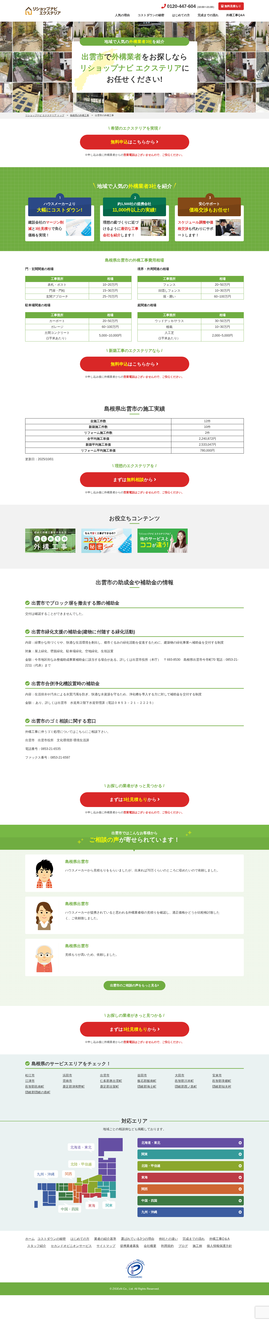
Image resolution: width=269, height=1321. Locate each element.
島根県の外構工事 (79, 115)
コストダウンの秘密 (151, 15)
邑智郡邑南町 (34, 1086)
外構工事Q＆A (219, 1238)
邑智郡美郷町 (221, 1081)
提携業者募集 (129, 1246)
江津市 (30, 1081)
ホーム (30, 1238)
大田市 (179, 1075)
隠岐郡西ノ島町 (186, 1086)
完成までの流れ (208, 15)
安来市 (217, 1075)
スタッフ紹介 (36, 1246)
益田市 (142, 1075)
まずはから (133, 479)
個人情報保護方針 (219, 1246)
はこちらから (133, 141)
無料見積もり (232, 6)
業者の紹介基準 (105, 1238)
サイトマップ (105, 1246)
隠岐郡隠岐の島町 (37, 1092)
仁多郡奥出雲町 (111, 1081)
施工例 (197, 1246)
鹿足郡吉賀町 (109, 1086)
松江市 (30, 1075)
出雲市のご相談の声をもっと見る (133, 985)
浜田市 (67, 1075)
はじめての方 (181, 15)
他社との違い (168, 1238)
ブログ (183, 1246)
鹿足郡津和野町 (74, 1086)
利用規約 (167, 1246)
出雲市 (104, 1075)
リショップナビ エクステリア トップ (44, 115)
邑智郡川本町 (184, 1081)
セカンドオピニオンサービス (71, 1246)
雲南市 (67, 1081)
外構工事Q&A (235, 15)
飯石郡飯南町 (146, 1081)
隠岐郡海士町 (146, 1086)
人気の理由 (122, 15)
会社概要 (150, 1246)
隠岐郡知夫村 (221, 1086)
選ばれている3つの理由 (137, 1238)
